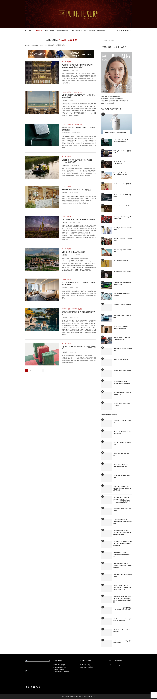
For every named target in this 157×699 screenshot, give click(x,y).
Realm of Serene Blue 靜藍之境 (122, 454)
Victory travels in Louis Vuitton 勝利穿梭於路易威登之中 (122, 554)
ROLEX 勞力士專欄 (89, 30)
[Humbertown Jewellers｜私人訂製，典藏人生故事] (106, 621)
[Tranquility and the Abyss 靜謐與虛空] (106, 577)
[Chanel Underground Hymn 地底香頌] (106, 241)
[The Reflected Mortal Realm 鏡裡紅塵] (106, 632)
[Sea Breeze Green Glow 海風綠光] (106, 318)
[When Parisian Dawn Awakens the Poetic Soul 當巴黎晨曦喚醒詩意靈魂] (106, 544)
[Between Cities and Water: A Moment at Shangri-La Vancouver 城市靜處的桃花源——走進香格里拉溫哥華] (106, 500)
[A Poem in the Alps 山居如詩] (42, 259)
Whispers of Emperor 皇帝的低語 (122, 443)
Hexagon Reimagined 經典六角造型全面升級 (122, 283)
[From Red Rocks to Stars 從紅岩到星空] (42, 227)
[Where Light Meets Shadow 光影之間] (106, 406)
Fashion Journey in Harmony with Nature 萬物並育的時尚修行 (77, 66)
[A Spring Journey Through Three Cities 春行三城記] (42, 167)
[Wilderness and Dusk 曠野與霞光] (106, 478)
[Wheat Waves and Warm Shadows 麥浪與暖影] (106, 329)
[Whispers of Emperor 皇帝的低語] (106, 445)
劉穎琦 (65, 100)
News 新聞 (100, 30)
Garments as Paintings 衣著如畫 (122, 421)
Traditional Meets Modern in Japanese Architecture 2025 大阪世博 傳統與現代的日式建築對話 (122, 599)
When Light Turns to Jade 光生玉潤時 (122, 228)
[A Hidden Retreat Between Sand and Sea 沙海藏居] (42, 102)
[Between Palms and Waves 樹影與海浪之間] (42, 319)
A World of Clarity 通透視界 (109, 414)
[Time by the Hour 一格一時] (106, 208)
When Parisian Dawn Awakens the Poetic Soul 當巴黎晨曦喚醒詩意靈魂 (122, 543)
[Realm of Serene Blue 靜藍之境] (106, 456)
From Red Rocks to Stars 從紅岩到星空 (78, 219)
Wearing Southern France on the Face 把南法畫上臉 (122, 174)
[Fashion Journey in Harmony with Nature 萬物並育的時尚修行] (42, 72)
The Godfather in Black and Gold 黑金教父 (121, 163)
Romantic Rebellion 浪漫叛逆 (122, 304)
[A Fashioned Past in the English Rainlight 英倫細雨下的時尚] (106, 522)
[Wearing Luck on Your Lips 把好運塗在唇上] (106, 219)
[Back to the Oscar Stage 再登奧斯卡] (106, 511)
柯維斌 (65, 222)
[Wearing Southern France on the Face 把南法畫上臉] (106, 175)
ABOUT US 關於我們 (59, 665)
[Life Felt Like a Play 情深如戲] (106, 186)
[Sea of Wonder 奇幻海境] (106, 362)
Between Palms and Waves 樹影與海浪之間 (122, 393)
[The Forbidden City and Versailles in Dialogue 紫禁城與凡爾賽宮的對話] (106, 533)
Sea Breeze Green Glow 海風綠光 (122, 316)
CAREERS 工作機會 (58, 669)
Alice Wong (66, 70)
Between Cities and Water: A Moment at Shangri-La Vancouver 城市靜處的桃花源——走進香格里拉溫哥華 (121, 500)
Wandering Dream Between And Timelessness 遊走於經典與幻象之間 (122, 488)
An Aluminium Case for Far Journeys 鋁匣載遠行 (121, 141)
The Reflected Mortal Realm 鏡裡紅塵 (122, 631)
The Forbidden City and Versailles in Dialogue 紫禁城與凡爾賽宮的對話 (122, 532)
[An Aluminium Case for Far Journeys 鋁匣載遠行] (42, 135)
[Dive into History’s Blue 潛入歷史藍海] (106, 296)
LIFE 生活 (38, 30)
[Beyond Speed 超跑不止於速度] (106, 373)
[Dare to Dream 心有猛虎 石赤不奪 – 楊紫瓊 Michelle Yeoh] (106, 610)
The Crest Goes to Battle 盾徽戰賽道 (122, 195)
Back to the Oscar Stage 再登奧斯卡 (122, 509)
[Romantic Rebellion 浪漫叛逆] (106, 307)
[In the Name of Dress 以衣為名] (106, 274)
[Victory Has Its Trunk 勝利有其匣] (106, 153)
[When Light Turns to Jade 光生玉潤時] (106, 230)
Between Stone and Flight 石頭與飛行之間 (121, 642)
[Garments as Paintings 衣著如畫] (106, 423)
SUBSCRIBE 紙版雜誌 (86, 667)
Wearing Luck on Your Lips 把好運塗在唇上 (122, 217)
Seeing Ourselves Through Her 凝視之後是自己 (121, 338)
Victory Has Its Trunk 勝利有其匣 (122, 152)
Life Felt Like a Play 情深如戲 (122, 184)
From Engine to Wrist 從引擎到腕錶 (122, 349)
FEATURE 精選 (66, 309)
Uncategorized (78, 92)
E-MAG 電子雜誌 (85, 665)
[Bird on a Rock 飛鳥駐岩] (106, 263)
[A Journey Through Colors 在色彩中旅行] (42, 354)
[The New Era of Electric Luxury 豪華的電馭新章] (106, 467)
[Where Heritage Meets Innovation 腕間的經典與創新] (106, 384)
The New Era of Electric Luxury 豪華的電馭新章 (120, 465)
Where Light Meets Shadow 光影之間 (121, 404)
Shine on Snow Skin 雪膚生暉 (115, 132)
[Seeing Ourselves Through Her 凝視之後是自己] (106, 340)
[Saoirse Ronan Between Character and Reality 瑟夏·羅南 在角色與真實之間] (106, 588)
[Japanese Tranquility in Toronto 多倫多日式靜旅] (42, 290)
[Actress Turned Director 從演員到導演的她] (106, 434)
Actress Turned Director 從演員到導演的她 (122, 432)
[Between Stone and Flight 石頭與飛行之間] (106, 643)
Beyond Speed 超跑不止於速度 (122, 370)
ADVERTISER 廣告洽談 (59, 667)
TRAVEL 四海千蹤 (66, 62)
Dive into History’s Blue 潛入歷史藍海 (122, 294)
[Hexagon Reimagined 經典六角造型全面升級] (106, 285)
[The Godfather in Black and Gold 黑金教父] (106, 164)
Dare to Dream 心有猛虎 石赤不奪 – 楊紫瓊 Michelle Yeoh (122, 609)
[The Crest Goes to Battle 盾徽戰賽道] (106, 197)
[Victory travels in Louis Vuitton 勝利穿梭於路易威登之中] (106, 555)
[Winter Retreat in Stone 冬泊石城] (42, 197)
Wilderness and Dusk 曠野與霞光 (121, 476)
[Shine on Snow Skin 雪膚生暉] (116, 124)
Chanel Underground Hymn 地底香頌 (122, 239)
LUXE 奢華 (28, 30)
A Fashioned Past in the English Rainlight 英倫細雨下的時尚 (122, 521)
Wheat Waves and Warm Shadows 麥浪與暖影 (120, 327)
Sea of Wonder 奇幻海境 (120, 359)
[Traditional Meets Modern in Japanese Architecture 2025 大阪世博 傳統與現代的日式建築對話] (106, 599)
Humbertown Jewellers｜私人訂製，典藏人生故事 (122, 620)
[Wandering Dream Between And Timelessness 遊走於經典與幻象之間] (106, 489)
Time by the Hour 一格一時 (121, 206)
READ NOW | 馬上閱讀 (107, 103)
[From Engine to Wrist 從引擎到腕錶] (106, 351)
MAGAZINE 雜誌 (62, 30)
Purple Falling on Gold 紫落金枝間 (122, 250)
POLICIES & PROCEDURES (61, 672)
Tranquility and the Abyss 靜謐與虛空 (122, 575)
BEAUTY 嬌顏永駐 (50, 30)
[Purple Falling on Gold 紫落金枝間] (106, 252)
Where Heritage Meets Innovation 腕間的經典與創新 (121, 382)
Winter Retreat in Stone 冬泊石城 (76, 190)
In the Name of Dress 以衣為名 (122, 272)
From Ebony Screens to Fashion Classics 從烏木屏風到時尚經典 (122, 565)
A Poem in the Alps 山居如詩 (73, 252)
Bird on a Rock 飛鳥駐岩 (120, 261)
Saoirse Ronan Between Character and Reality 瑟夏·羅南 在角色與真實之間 (122, 587)
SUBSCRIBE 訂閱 (75, 30)
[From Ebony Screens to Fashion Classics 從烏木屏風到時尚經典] (106, 566)
